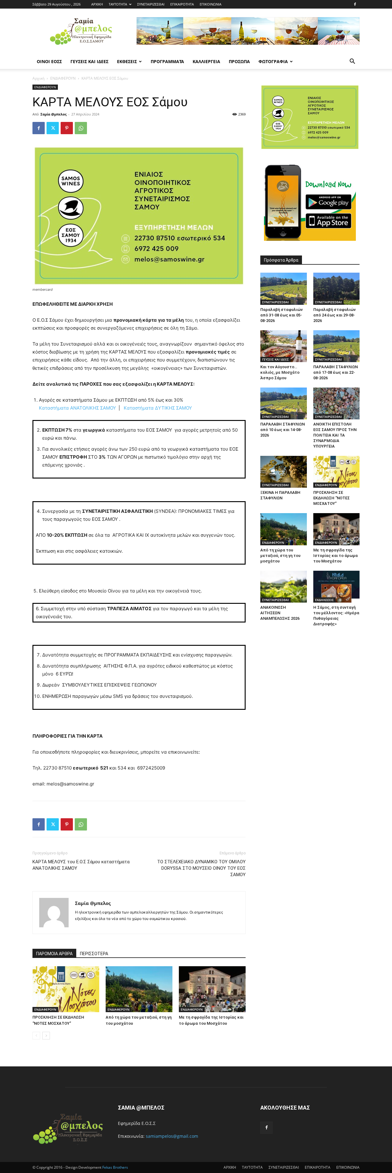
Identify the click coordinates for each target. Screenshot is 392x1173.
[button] (352, 62)
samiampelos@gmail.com (172, 1136)
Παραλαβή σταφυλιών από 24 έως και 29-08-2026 (334, 315)
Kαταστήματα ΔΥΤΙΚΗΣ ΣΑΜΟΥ (158, 408)
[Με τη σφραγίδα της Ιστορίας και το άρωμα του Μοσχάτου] (212, 989)
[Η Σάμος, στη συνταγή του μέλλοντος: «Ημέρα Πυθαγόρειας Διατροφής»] (336, 587)
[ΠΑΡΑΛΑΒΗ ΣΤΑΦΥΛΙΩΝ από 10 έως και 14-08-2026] (283, 403)
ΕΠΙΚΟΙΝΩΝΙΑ (210, 4)
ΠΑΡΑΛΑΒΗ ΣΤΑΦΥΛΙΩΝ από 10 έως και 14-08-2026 (282, 429)
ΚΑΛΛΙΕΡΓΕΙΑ (206, 61)
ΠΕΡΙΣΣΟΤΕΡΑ (94, 953)
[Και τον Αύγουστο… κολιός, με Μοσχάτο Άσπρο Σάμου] (283, 346)
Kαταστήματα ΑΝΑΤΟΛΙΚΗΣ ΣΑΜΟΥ (77, 408)
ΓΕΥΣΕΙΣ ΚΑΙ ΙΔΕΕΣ (89, 61)
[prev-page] (36, 1035)
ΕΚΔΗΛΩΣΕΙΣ (324, 600)
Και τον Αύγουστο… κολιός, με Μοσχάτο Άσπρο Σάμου (280, 372)
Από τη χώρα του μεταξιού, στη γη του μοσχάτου (280, 555)
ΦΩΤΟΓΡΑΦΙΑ (273, 61)
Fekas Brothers (114, 1167)
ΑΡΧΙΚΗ (97, 4)
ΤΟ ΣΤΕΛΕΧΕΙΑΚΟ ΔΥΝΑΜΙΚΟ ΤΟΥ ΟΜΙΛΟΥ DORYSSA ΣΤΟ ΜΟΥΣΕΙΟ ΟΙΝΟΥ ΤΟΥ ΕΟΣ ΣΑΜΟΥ (201, 868)
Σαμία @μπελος (53, 114)
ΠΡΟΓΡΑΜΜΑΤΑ (167, 61)
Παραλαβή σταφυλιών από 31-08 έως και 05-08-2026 (281, 315)
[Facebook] (355, 4)
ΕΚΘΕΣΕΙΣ (127, 61)
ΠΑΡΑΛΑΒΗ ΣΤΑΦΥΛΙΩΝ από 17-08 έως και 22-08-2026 (335, 372)
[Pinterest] (67, 128)
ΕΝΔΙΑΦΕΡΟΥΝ (63, 78)
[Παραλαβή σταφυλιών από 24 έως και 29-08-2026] (336, 289)
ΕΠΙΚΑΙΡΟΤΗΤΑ (182, 4)
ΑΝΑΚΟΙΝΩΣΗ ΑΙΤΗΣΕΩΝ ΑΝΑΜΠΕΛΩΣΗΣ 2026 (280, 613)
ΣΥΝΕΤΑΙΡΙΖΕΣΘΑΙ (150, 4)
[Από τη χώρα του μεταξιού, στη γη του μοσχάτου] (139, 989)
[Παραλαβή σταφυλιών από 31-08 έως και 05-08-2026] (283, 289)
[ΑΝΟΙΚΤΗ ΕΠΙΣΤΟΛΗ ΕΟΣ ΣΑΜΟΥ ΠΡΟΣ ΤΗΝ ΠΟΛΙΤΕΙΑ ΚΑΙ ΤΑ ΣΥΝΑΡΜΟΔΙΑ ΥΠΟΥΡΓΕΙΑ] (336, 403)
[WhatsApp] (81, 128)
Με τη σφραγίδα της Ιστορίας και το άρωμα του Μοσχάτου (335, 555)
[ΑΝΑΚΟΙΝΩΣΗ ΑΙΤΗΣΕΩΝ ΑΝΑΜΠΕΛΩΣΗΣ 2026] (283, 587)
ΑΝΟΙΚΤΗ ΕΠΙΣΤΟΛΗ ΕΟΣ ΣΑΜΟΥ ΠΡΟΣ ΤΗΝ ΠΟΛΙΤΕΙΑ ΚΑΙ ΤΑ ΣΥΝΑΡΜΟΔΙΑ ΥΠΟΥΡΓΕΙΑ (334, 435)
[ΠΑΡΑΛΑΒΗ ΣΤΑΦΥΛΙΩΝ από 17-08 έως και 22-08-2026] (336, 346)
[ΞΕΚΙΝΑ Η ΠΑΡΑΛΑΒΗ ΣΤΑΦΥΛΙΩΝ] (283, 472)
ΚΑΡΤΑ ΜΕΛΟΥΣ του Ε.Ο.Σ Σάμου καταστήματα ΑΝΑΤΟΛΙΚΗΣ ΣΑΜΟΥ (81, 865)
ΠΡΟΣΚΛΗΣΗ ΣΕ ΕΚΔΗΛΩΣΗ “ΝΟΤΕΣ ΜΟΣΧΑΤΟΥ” (331, 498)
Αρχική (38, 78)
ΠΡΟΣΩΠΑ (239, 61)
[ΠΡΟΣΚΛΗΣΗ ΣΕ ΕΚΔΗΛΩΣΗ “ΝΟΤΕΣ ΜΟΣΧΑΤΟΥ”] (65, 989)
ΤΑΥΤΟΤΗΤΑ (118, 4)
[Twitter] (53, 128)
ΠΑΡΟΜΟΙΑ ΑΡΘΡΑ (54, 953)
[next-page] (46, 1035)
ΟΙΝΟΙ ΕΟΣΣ (49, 61)
